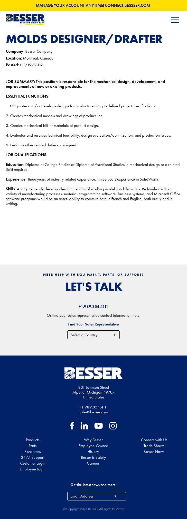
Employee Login (33, 469)
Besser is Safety (93, 457)
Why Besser (93, 439)
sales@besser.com (93, 412)
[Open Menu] (175, 20)
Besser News (154, 451)
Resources (33, 451)
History (93, 451)
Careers (93, 463)
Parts (33, 445)
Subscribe (115, 496)
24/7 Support (32, 457)
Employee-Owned (93, 445)
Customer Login (32, 463)
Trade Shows (154, 445)
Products (32, 439)
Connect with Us (154, 439)
